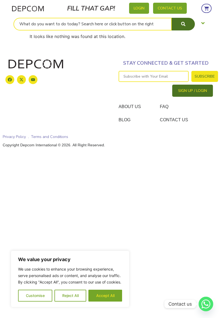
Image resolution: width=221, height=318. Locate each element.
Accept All (105, 295)
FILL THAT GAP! (91, 8)
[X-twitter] (21, 79)
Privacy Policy (14, 136)
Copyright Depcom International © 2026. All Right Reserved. (54, 145)
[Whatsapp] (206, 304)
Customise (35, 295)
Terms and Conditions (49, 136)
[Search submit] (183, 24)
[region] (70, 279)
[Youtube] (33, 79)
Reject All (70, 295)
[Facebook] (9, 79)
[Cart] (206, 8)
